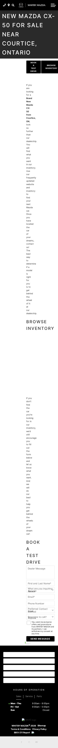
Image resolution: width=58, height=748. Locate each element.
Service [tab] (29, 696)
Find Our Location (19, 674)
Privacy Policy (39, 729)
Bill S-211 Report (22, 732)
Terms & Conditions (21, 729)
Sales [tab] (18, 696)
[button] (13, 5)
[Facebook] (21, 742)
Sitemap (42, 725)
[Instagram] (29, 742)
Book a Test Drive (33, 66)
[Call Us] (4, 5)
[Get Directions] (9, 5)
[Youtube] (36, 742)
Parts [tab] (39, 696)
